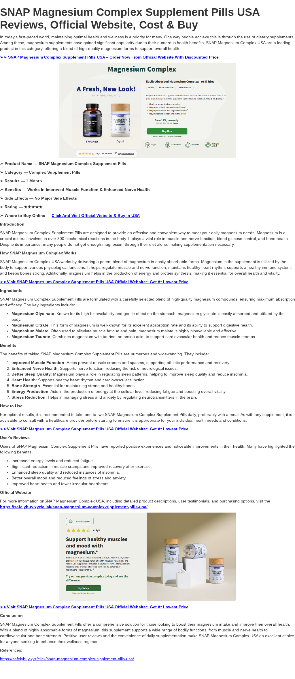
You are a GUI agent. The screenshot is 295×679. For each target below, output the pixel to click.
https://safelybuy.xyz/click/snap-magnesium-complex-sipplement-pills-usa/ (67, 659)
